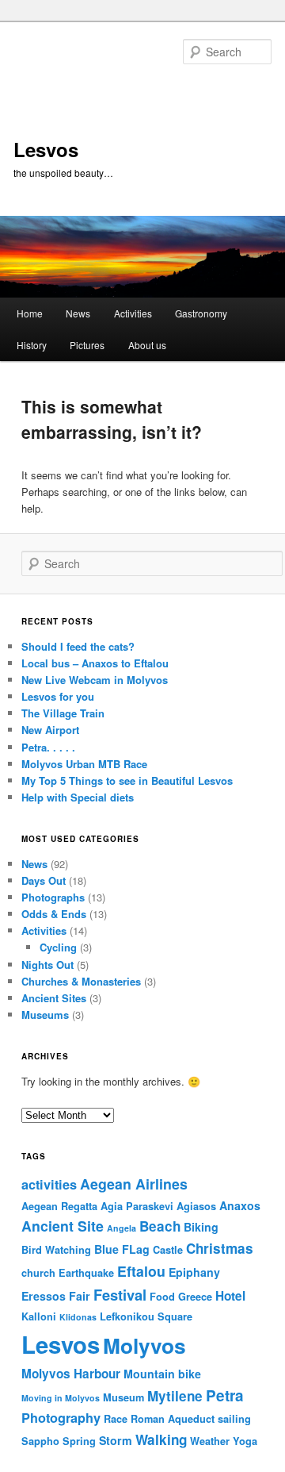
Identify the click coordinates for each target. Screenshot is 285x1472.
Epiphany (194, 1272)
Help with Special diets (77, 797)
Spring (79, 1441)
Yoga (245, 1441)
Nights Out (47, 964)
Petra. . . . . (48, 747)
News (78, 313)
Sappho (40, 1441)
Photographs (53, 897)
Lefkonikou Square (146, 1316)
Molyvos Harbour (70, 1373)
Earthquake (86, 1273)
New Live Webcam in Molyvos (94, 679)
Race (115, 1419)
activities (49, 1184)
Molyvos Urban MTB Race (84, 763)
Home (30, 313)
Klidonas (78, 1317)
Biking (201, 1227)
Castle (168, 1250)
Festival (119, 1294)
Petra (225, 1395)
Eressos (43, 1296)
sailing (234, 1419)
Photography (61, 1418)
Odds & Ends (53, 913)
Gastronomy (201, 313)
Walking (161, 1439)
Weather (210, 1441)
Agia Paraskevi (137, 1206)
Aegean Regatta (59, 1206)
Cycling (58, 947)
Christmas (219, 1248)
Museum (123, 1397)
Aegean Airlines (134, 1183)
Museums (45, 1014)
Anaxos (239, 1205)
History (32, 345)
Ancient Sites (53, 997)
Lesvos (45, 149)
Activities (133, 313)
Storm (115, 1440)
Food (162, 1296)
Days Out (43, 880)
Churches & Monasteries (81, 981)
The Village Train (62, 713)
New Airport (50, 729)
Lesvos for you (57, 696)
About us (147, 345)
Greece (195, 1296)
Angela (121, 1228)
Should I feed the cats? (78, 646)
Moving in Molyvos (60, 1398)
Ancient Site (62, 1226)
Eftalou (141, 1271)
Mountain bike (162, 1374)
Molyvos (144, 1345)
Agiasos (196, 1206)
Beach (159, 1226)
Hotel (230, 1296)
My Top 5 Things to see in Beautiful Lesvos (127, 780)
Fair (79, 1296)
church (38, 1273)
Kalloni (38, 1316)
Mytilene (175, 1395)
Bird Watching (56, 1250)
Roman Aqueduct (173, 1419)
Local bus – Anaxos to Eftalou (95, 663)
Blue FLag (122, 1249)
